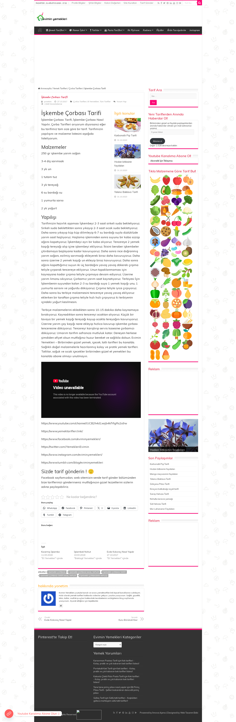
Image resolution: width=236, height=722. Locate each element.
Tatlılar (95, 30)
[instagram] (177, 3)
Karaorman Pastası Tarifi (105, 660)
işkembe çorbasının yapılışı (93, 575)
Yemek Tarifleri (40, 30)
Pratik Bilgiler (78, 2)
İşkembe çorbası (57, 572)
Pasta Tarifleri (115, 30)
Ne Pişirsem (133, 30)
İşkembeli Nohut (82, 551)
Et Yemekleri (93, 101)
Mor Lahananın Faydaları (162, 509)
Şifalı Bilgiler (95, 2)
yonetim (48, 101)
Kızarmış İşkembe (50, 551)
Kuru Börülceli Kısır (128, 618)
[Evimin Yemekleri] (52, 16)
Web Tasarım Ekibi (189, 712)
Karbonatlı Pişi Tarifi (125, 135)
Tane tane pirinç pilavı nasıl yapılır (109, 687)
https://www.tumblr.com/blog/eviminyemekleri (72, 462)
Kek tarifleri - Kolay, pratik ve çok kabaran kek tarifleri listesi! (116, 679)
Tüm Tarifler (105, 101)
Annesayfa (45, 88)
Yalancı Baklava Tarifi (126, 192)
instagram (194, 30)
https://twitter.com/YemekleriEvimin (65, 447)
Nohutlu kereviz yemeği (161, 499)
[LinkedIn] (171, 3)
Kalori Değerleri (112, 2)
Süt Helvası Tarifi (158, 504)
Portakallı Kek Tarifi (102, 668)
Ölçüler (160, 30)
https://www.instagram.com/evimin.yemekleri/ (71, 454)
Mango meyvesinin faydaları (164, 474)
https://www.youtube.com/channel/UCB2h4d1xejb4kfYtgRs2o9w (84, 423)
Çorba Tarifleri (76, 88)
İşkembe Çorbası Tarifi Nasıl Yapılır (58, 575)
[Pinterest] (167, 3)
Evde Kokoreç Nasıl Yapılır (120, 551)
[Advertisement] (118, 58)
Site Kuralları (130, 2)
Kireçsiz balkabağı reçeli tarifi (164, 489)
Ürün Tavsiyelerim (176, 30)
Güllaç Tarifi (99, 698)
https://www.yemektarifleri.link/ (62, 431)
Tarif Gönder (146, 2)
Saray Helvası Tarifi (159, 494)
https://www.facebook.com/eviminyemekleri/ (71, 439)
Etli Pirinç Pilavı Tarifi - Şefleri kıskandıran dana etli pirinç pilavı (116, 690)
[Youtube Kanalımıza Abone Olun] (9, 713)
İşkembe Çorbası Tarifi (114, 572)
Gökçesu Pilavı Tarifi (160, 484)
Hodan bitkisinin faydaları (162, 469)
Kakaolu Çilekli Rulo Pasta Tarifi (108, 676)
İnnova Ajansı (159, 712)
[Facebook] (161, 3)
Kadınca (147, 30)
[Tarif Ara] (199, 2)
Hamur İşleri (79, 30)
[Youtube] (174, 3)
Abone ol (157, 141)
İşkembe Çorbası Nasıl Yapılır (84, 572)
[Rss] (158, 3)
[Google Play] (180, 3)
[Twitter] (164, 3)
